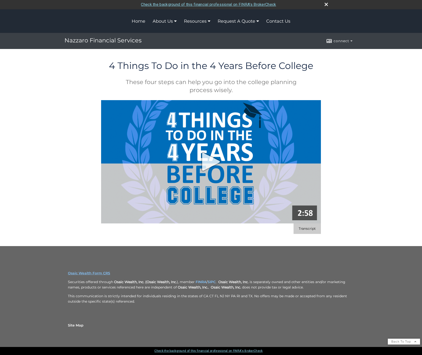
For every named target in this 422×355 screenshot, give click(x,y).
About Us (163, 21)
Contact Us (278, 21)
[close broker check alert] (326, 4)
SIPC (212, 282)
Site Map (76, 325)
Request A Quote (236, 21)
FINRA (201, 282)
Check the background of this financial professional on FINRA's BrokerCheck (208, 4)
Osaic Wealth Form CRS (89, 273)
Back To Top (401, 341)
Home (138, 21)
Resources (195, 21)
